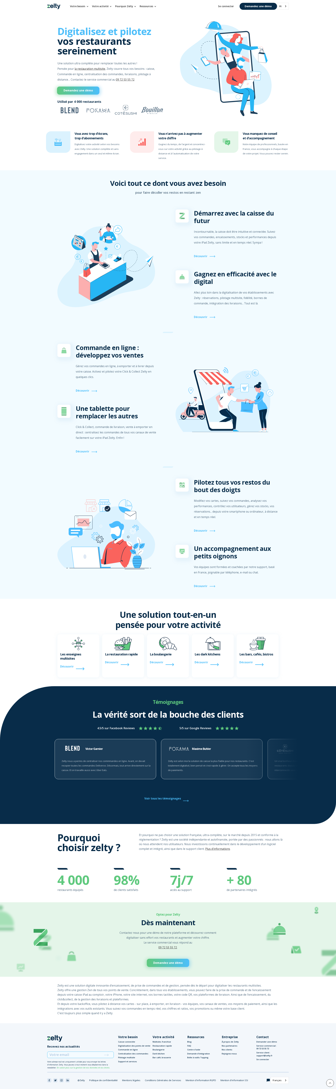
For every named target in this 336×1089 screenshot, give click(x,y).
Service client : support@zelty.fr (264, 1054)
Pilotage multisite (126, 1057)
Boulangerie (158, 1049)
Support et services (127, 1061)
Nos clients (227, 1049)
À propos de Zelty (230, 1041)
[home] (53, 6)
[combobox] (283, 6)
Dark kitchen (159, 1053)
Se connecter (226, 6)
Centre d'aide (193, 1049)
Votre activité (163, 1037)
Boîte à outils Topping (197, 1057)
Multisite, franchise (162, 1041)
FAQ (189, 1045)
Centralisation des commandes (133, 1053)
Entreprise (230, 1037)
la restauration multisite (90, 69)
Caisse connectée (126, 1041)
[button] (79, 6)
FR (280, 6)
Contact (262, 1037)
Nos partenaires (229, 1045)
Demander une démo (266, 1041)
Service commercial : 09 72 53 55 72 (266, 1047)
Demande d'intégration (198, 1053)
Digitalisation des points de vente (134, 1045)
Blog (189, 1041)
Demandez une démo (258, 6)
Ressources (195, 1037)
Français (277, 1080)
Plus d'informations (217, 849)
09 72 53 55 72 (125, 79)
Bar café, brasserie (162, 1057)
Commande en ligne (128, 1049)
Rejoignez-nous (229, 1053)
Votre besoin (128, 1037)
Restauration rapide (162, 1045)
